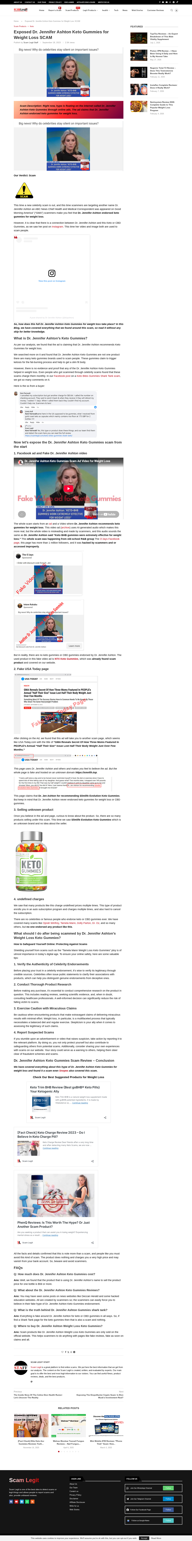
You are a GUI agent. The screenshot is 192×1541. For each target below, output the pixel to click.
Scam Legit (36, 1367)
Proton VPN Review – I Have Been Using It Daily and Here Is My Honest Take (164, 54)
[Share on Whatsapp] (71, 1352)
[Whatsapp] (170, 2)
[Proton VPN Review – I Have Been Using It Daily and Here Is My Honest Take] (138, 55)
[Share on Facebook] (65, 1352)
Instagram (57, 226)
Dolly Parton (84, 923)
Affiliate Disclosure (86, 2)
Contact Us (30, 2)
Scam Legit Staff (30, 42)
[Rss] (32, 1502)
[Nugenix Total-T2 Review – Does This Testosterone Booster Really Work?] (138, 72)
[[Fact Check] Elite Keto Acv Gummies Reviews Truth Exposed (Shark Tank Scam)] (31, 1425)
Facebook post (62, 376)
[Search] (171, 10)
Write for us (74, 1506)
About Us (18, 2)
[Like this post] (62, 1352)
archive (65, 527)
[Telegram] (174, 2)
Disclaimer (69, 2)
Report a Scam (54, 9)
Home (41, 10)
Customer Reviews (155, 10)
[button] (17, 1433)
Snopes (63, 1070)
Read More (156, 1538)
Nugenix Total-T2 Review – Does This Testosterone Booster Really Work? (163, 71)
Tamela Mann (68, 923)
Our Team (42, 2)
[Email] (167, 2)
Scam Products (72, 9)
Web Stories (137, 10)
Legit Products (89, 10)
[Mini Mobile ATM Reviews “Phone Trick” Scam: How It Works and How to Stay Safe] (106, 1425)
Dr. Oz (95, 923)
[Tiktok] (177, 2)
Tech (116, 10)
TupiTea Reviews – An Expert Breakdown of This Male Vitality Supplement (164, 36)
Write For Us (103, 2)
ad (50, 523)
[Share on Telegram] (74, 1352)
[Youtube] (163, 2)
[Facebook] (159, 2)
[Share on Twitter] (68, 1352)
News (125, 10)
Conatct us (74, 1491)
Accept (144, 1538)
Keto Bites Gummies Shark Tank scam (98, 376)
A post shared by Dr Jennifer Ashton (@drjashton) (52, 317)
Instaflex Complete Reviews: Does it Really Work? (163, 86)
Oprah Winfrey (51, 923)
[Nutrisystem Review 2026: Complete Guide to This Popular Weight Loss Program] (138, 106)
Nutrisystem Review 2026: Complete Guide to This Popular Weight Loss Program (162, 106)
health (105, 10)
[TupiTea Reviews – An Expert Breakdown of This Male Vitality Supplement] (138, 38)
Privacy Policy (55, 2)
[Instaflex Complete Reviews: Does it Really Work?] (138, 89)
